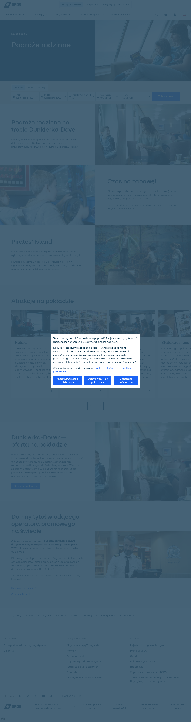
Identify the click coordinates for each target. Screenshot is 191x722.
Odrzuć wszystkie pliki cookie (98, 380)
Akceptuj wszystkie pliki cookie (67, 380)
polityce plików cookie (108, 368)
